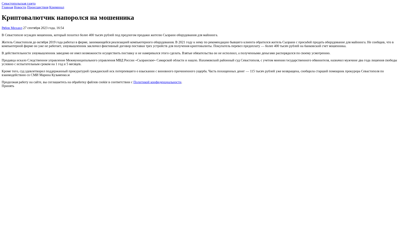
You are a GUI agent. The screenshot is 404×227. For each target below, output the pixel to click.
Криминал (56, 7)
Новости (20, 7)
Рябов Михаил (12, 28)
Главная (7, 7)
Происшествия (37, 7)
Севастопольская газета (19, 3)
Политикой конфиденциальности (157, 82)
